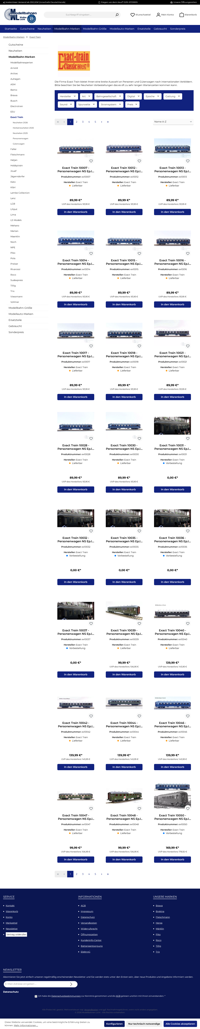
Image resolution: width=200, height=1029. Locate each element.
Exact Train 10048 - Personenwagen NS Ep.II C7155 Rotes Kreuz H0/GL (124, 817)
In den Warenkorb (75, 211)
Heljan (13, 160)
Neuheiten (15, 50)
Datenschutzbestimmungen (66, 996)
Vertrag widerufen (16, 934)
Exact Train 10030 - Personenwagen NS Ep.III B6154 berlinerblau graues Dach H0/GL (124, 447)
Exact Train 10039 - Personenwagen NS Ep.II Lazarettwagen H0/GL (124, 632)
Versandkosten (89, 923)
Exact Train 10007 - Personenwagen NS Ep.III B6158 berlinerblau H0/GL (76, 169)
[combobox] (78, 15)
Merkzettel (11, 923)
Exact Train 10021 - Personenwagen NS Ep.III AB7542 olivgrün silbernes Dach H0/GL (172, 354)
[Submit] (71, 984)
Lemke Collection (20, 192)
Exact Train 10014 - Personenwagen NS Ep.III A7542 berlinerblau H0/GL (76, 262)
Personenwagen (20, 138)
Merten (14, 231)
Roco (13, 274)
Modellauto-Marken (21, 313)
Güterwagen (19, 144)
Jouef (13, 171)
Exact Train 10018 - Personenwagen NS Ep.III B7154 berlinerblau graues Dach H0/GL (124, 354)
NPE (12, 247)
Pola (12, 258)
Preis (130, 104)
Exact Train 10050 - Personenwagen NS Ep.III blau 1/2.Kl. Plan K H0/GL (172, 817)
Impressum (87, 911)
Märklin (160, 928)
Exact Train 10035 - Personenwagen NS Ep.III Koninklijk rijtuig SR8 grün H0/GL (124, 539)
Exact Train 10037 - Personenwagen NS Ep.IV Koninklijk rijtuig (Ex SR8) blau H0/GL (76, 632)
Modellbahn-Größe (20, 307)
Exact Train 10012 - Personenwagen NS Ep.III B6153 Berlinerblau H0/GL (124, 169)
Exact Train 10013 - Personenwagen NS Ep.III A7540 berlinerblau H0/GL (172, 169)
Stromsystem (109, 104)
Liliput (13, 209)
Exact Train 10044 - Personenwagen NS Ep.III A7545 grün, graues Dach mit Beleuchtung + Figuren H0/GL (124, 724)
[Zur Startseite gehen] (20, 14)
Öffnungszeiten (89, 934)
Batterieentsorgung (92, 946)
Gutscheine (16, 44)
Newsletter (12, 928)
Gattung (170, 96)
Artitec (14, 73)
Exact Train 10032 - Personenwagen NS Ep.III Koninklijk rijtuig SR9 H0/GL (76, 539)
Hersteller (66, 96)
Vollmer (14, 302)
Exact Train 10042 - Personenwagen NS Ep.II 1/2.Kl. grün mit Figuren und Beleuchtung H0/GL (75, 724)
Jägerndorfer (17, 176)
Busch (13, 100)
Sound (64, 104)
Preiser (14, 263)
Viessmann (16, 296)
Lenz (12, 198)
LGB (12, 203)
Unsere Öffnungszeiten (185, 2)
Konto (9, 917)
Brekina (160, 911)
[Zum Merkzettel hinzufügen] (91, 161)
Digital (131, 96)
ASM (12, 84)
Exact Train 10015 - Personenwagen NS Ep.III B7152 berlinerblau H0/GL (124, 262)
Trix (12, 291)
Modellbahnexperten (21, 62)
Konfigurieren (114, 1023)
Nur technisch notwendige (144, 1023)
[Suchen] (117, 15)
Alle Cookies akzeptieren (180, 1023)
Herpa (159, 923)
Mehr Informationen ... (26, 1025)
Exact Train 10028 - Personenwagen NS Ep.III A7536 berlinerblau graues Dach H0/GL (76, 447)
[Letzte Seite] (108, 122)
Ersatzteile (15, 320)
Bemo (13, 89)
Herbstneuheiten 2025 (23, 128)
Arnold (14, 68)
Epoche (150, 96)
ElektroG (85, 951)
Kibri (13, 187)
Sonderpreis (16, 332)
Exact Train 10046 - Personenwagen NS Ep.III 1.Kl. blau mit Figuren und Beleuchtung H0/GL (172, 724)
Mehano (14, 225)
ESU (12, 111)
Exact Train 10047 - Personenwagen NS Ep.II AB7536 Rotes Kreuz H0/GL (75, 817)
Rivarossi (15, 269)
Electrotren (16, 106)
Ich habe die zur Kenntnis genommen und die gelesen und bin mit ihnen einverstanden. (101, 996)
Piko (12, 252)
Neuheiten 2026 (20, 122)
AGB (83, 905)
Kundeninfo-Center (91, 940)
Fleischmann (17, 154)
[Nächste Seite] (101, 122)
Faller (13, 149)
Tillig (13, 285)
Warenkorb (12, 911)
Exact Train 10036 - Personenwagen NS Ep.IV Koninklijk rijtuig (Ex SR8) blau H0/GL (172, 539)
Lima (13, 214)
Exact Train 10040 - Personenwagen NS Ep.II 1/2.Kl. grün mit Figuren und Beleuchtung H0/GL (172, 632)
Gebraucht (15, 326)
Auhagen (15, 79)
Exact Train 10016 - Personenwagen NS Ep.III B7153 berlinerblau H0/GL (172, 262)
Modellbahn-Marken (22, 56)
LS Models (16, 220)
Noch (13, 242)
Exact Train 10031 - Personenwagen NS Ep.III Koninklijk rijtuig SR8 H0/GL (172, 447)
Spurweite (84, 104)
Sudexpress (16, 280)
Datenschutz (88, 917)
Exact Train (16, 117)
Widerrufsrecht (89, 928)
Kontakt (10, 905)
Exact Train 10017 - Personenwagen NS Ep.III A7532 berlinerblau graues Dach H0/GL (76, 354)
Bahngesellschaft (106, 96)
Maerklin (15, 236)
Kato (13, 181)
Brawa (13, 95)
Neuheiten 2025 (20, 133)
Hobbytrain (16, 165)
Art (84, 96)
